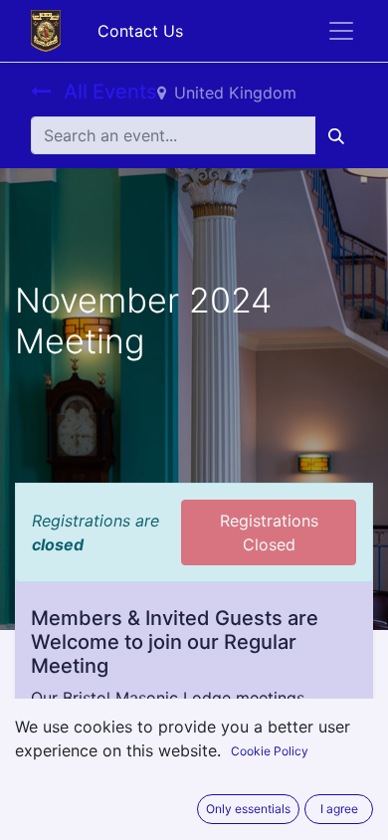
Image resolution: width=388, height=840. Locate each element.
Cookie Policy (269, 750)
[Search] (336, 135)
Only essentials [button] (248, 808)
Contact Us (140, 31)
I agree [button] (339, 808)
